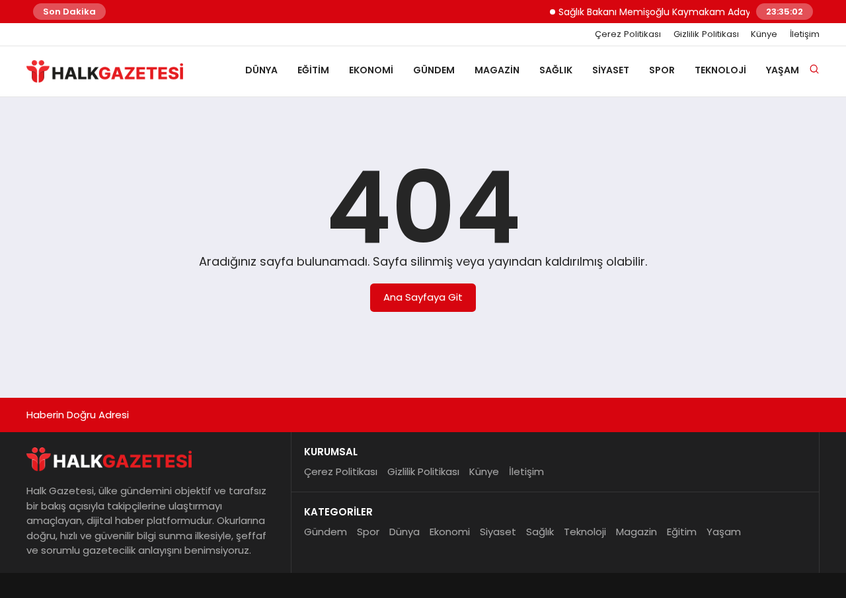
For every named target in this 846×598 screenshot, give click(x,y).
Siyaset (610, 70)
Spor (662, 70)
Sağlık (555, 70)
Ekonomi (371, 70)
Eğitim (313, 70)
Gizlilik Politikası (706, 34)
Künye (764, 34)
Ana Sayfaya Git (423, 297)
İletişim (805, 34)
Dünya (261, 70)
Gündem (434, 70)
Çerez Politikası (628, 34)
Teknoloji (720, 70)
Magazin (497, 70)
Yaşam (782, 70)
